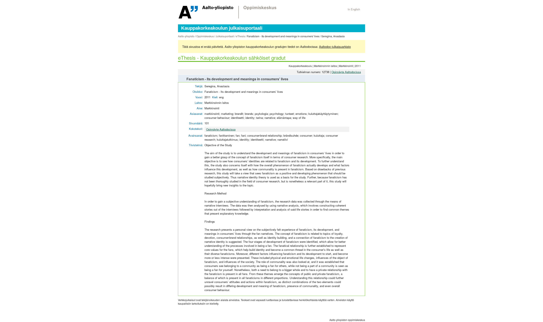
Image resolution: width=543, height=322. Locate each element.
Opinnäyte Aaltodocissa (346, 72)
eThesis (240, 36)
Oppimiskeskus (205, 36)
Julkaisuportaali (225, 36)
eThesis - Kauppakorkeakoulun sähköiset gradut (231, 57)
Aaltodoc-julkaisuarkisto (335, 46)
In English (354, 9)
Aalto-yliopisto (186, 36)
